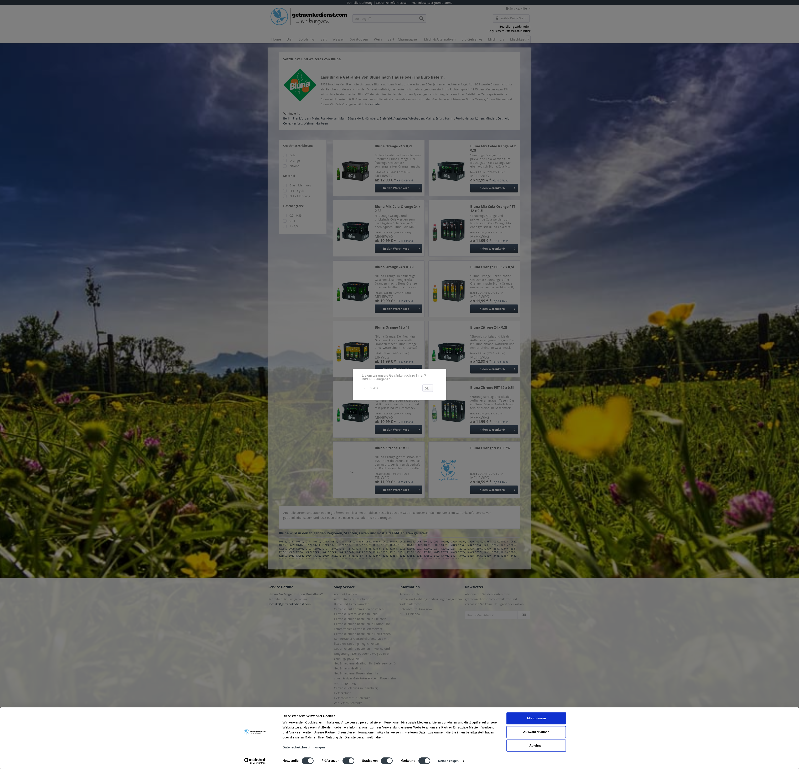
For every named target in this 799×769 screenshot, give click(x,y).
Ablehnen (536, 745)
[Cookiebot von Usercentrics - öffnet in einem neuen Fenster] (255, 761)
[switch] (348, 760)
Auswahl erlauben (536, 732)
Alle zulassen (536, 718)
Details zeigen (448, 761)
